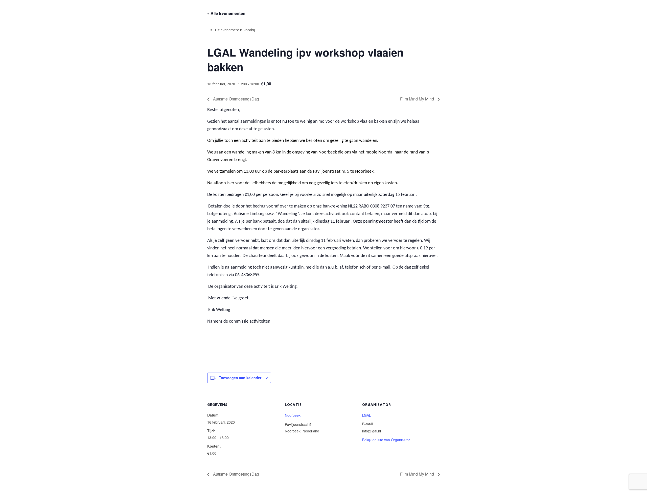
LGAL (366, 415)
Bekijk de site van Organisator (386, 439)
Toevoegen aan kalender (240, 377)
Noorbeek (293, 415)
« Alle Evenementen (226, 13)
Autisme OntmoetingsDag (235, 99)
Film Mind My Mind (417, 99)
